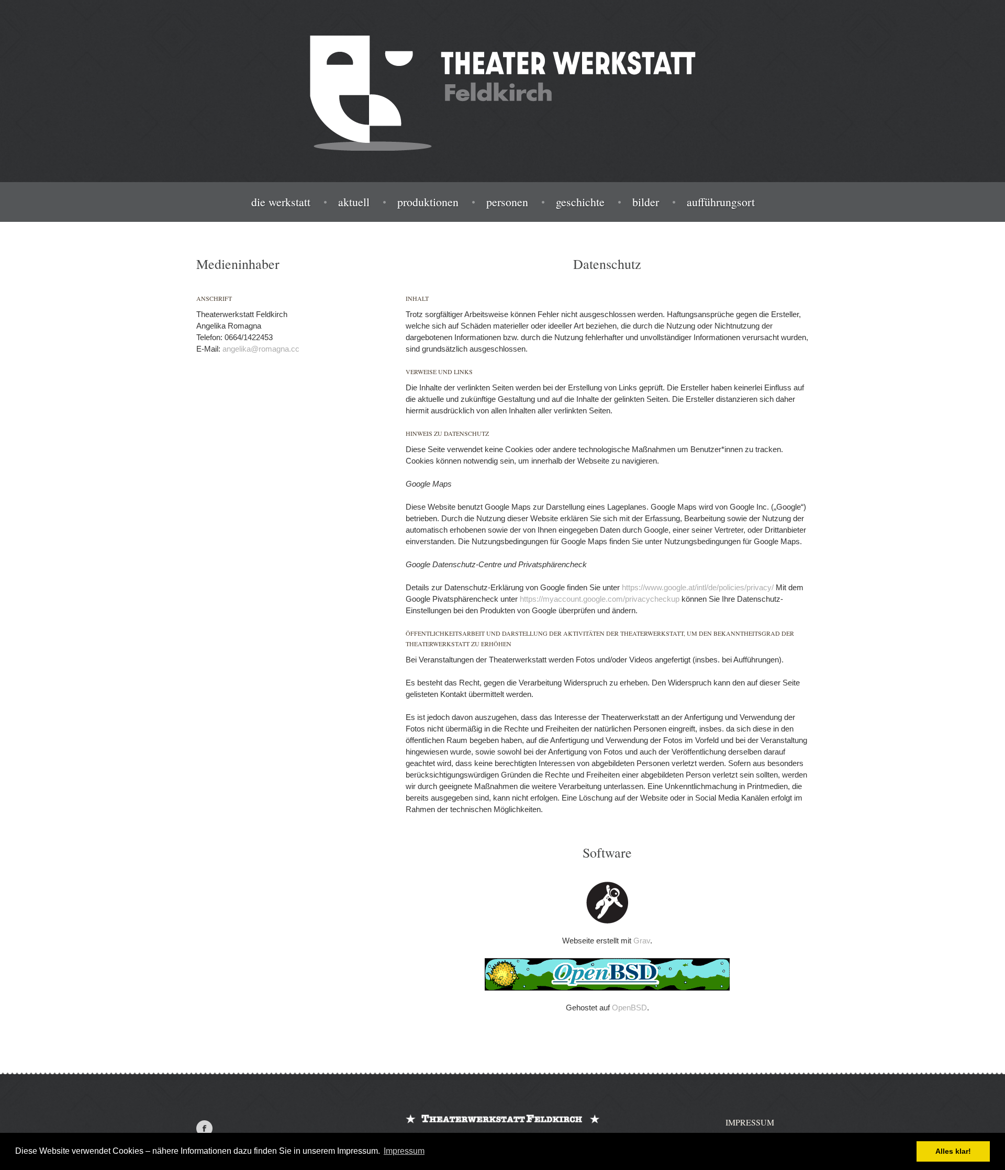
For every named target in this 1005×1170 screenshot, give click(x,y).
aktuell (354, 202)
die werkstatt (280, 202)
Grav (641, 940)
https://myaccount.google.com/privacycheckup (599, 598)
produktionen (428, 202)
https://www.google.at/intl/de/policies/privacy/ (698, 587)
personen (507, 202)
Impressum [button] (404, 1150)
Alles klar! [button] (953, 1151)
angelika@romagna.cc (260, 348)
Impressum (749, 1122)
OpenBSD (629, 1007)
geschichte (580, 202)
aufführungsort (721, 202)
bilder (645, 202)
